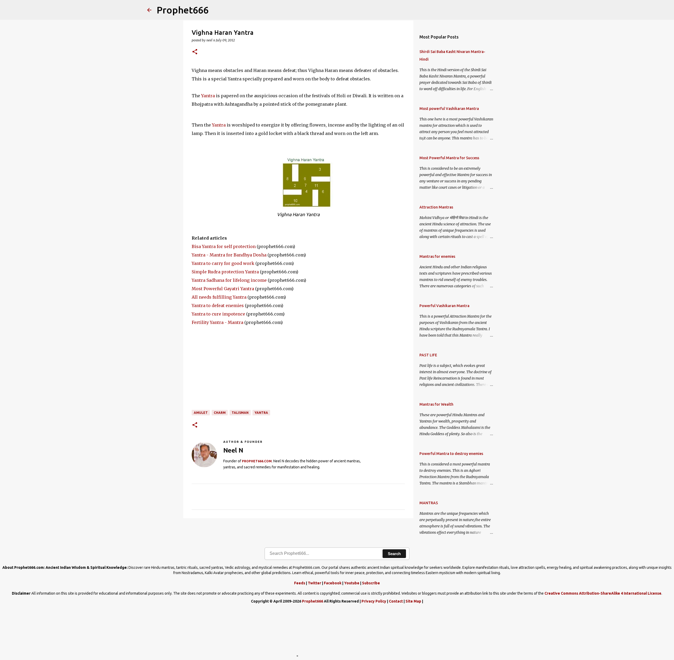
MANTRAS (428, 503)
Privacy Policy (373, 601)
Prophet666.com (257, 461)
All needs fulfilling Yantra (219, 297)
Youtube (351, 583)
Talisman (240, 412)
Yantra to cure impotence (218, 314)
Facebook (332, 583)
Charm (220, 412)
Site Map (413, 601)
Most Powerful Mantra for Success (449, 158)
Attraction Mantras (436, 207)
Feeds (299, 583)
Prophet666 (183, 9)
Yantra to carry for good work (223, 263)
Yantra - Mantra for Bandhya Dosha (229, 255)
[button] (195, 52)
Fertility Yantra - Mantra (217, 322)
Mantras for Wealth (436, 404)
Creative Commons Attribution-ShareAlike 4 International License (602, 593)
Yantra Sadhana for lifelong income (229, 280)
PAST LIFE (428, 355)
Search (394, 553)
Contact (396, 601)
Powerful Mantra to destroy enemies (451, 454)
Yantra (208, 95)
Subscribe (371, 583)
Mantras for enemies (437, 256)
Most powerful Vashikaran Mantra (449, 108)
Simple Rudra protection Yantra (225, 271)
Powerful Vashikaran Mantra (444, 306)
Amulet (201, 412)
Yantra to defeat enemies (218, 305)
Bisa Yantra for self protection (224, 246)
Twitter (314, 583)
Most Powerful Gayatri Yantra (223, 288)
